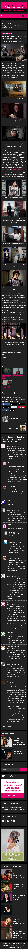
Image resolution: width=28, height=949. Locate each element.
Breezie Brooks (18, 393)
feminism (4, 395)
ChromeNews (10, 947)
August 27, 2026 (18, 890)
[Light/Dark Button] (23, 16)
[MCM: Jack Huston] (6, 922)
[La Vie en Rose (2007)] (6, 910)
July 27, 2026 (17, 757)
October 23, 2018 (17, 41)
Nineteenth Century (7, 33)
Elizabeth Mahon (11, 575)
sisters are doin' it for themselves (18, 399)
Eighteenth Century (17, 872)
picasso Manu (10, 602)
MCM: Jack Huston (18, 922)
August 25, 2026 (18, 912)
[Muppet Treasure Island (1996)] (6, 874)
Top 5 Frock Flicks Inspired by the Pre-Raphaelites (19, 933)
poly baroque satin (17, 397)
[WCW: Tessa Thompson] (6, 898)
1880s (7, 393)
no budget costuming (6, 397)
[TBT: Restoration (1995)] (6, 886)
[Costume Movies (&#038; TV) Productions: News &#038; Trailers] (7, 382)
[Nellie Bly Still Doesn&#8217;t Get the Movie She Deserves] (7, 371)
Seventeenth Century (17, 883)
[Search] (26, 16)
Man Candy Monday (17, 920)
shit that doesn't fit (6, 399)
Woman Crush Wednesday (19, 895)
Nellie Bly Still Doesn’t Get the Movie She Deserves (6, 376)
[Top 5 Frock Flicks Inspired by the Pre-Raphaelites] (6, 933)
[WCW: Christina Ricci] (18, 371)
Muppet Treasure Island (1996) (18, 874)
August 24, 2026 (18, 924)
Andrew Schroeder (13, 540)
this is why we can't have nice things (10, 401)
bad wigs (12, 393)
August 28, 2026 (18, 877)
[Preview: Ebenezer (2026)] (6, 754)
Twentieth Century (17, 908)
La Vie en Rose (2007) (19, 910)
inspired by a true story (12, 395)
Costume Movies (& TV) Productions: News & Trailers (6, 387)
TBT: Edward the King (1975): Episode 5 (19, 743)
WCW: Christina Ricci (18, 374)
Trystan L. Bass (7, 41)
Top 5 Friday (15, 930)
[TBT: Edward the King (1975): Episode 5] (6, 742)
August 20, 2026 (18, 746)
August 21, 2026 (18, 937)
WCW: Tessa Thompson (16, 898)
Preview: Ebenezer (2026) (18, 754)
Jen (7, 681)
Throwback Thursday (18, 740)
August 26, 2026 (18, 901)
